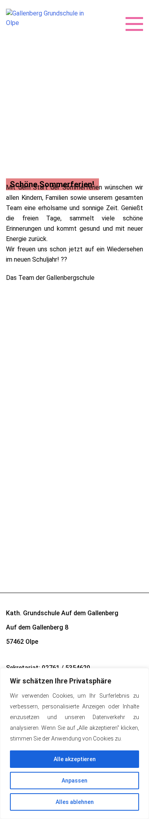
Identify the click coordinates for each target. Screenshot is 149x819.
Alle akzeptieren (75, 759)
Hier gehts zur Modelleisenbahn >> (54, 386)
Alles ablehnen (75, 802)
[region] (74, 743)
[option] (74, 173)
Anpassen (74, 780)
